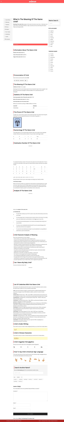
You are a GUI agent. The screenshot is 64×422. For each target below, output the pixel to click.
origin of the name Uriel (41, 379)
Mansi (51, 60)
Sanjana (51, 42)
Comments (7, 39)
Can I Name (7, 31)
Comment (15, 391)
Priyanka (52, 37)
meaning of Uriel (31, 379)
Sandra (51, 59)
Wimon (40, 420)
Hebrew (18, 377)
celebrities (20, 379)
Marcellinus (52, 57)
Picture (6, 26)
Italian (16, 420)
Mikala (51, 39)
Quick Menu (7, 19)
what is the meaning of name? (32, 1)
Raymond (52, 41)
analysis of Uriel (16, 379)
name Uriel (35, 379)
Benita (51, 69)
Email (14, 408)
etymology (25, 379)
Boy (14, 377)
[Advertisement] (32, 11)
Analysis (7, 29)
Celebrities (7, 34)
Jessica (51, 36)
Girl (7, 420)
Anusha (51, 32)
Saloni (51, 67)
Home (14, 418)
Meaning (7, 22)
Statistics (7, 24)
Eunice (51, 62)
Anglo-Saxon (19, 420)
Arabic (6, 36)
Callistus (52, 55)
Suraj (51, 34)
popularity (15, 381)
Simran (51, 71)
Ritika (51, 44)
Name (14, 403)
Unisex (11, 420)
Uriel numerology (21, 381)
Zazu (51, 46)
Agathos (52, 31)
